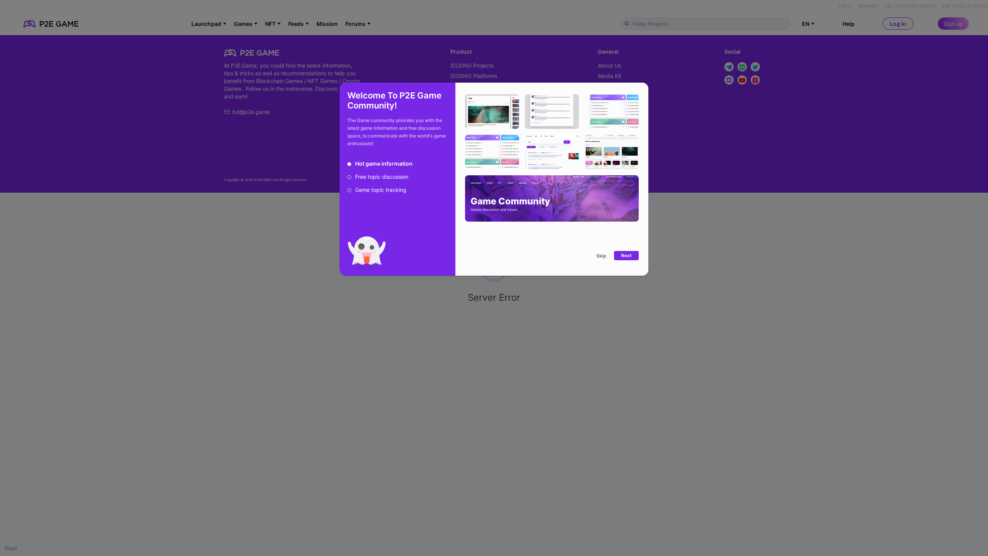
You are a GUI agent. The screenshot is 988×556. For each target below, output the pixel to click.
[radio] (380, 163)
